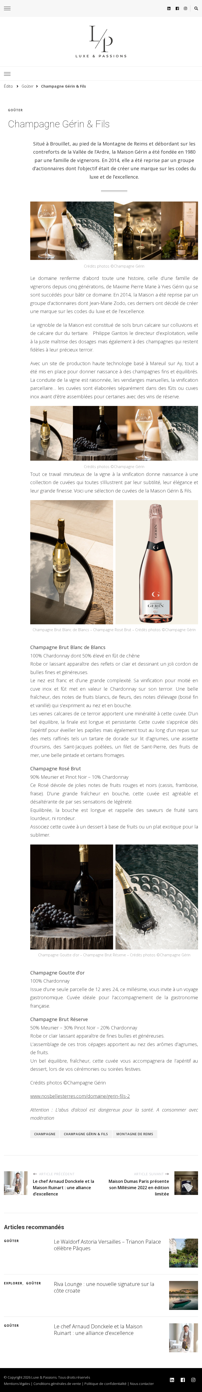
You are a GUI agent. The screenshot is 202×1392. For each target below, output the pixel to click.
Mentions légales (17, 1383)
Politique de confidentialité (105, 1383)
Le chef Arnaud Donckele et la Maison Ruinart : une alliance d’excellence (98, 1329)
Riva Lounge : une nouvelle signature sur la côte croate (104, 1287)
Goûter (15, 110)
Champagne (44, 1134)
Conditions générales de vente (57, 1383)
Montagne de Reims (135, 1134)
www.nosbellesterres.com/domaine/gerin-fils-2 (80, 1096)
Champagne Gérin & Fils (86, 1134)
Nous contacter (142, 1383)
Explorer (13, 1283)
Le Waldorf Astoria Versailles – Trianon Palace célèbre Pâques (107, 1245)
